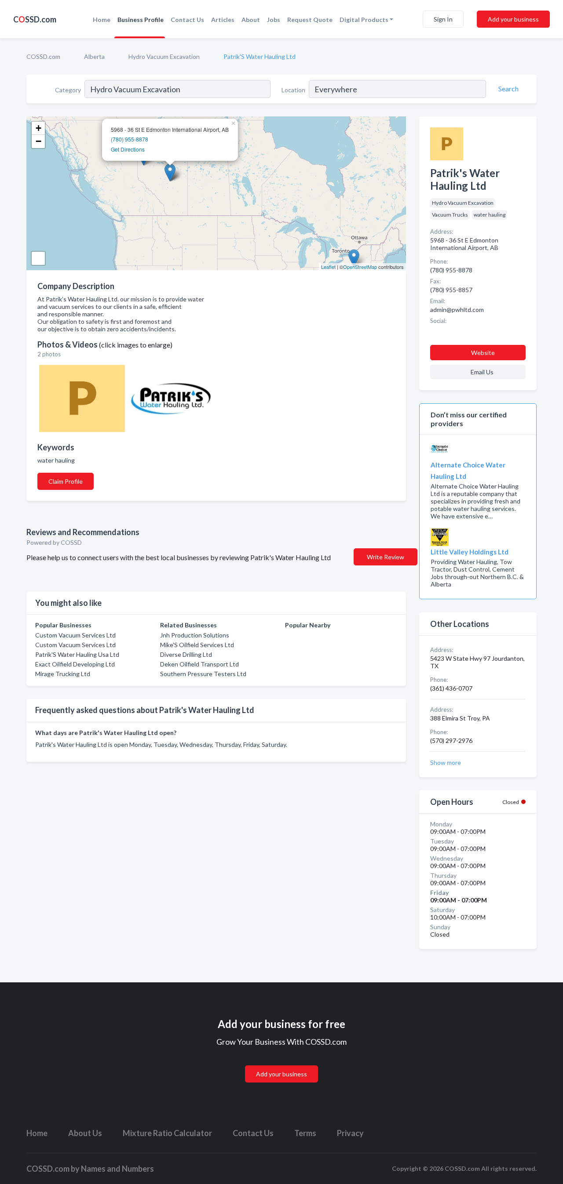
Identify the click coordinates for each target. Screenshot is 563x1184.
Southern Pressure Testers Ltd (203, 673)
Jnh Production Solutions (194, 635)
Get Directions (128, 149)
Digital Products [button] (364, 19)
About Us (85, 1133)
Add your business (513, 19)
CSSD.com (34, 19)
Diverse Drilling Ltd (186, 654)
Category (68, 90)
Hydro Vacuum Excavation (164, 56)
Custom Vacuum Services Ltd (75, 635)
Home (101, 19)
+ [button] (38, 128)
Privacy (350, 1133)
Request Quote (310, 19)
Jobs (273, 19)
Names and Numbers (117, 1168)
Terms (305, 1133)
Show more (445, 762)
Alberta (94, 56)
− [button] (38, 141)
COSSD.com (43, 56)
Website (483, 352)
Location (293, 90)
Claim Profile (65, 481)
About (250, 19)
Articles (222, 19)
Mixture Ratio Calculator (167, 1133)
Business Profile (140, 19)
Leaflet (328, 266)
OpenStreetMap (360, 266)
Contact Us (187, 19)
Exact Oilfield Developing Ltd (75, 664)
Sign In (443, 19)
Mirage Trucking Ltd (62, 673)
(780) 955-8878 (129, 139)
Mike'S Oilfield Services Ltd (197, 644)
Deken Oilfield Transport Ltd (199, 664)
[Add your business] (281, 1063)
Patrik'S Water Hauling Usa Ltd (77, 654)
